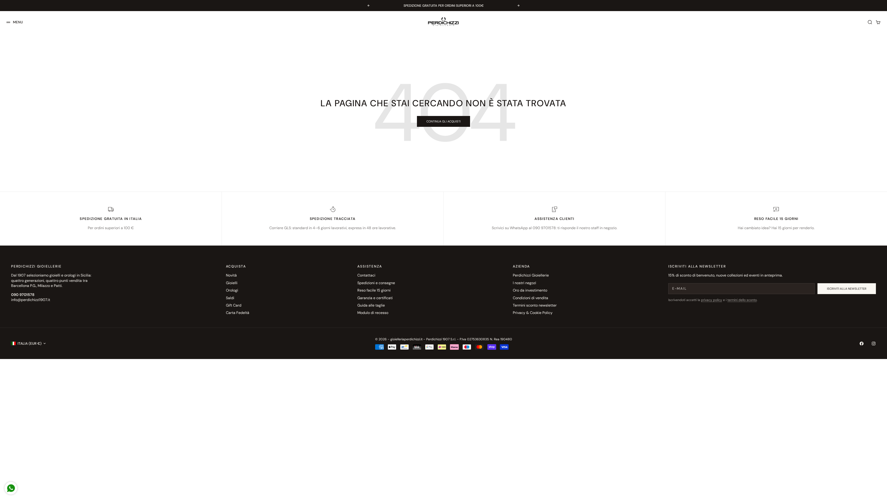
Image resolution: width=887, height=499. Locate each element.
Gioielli (231, 282)
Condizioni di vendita (530, 297)
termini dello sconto (742, 300)
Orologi (232, 290)
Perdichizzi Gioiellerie (531, 275)
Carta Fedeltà (237, 312)
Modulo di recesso (372, 312)
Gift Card (233, 305)
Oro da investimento (530, 290)
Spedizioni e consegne (376, 282)
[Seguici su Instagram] (873, 343)
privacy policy (711, 300)
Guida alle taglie (371, 305)
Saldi (230, 297)
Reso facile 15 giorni (374, 290)
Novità (231, 275)
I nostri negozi (524, 282)
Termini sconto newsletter (535, 305)
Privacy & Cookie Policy (533, 312)
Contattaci (366, 275)
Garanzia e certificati (375, 297)
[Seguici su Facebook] (861, 343)
